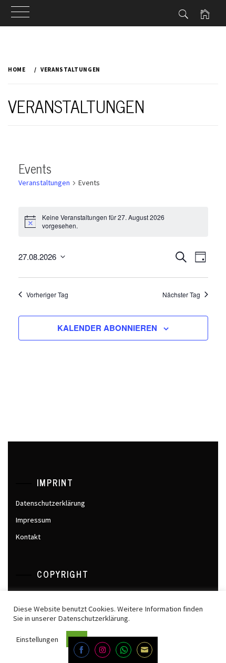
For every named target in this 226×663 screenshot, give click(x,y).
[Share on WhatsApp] (123, 650)
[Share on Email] (144, 650)
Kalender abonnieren (107, 328)
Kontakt (28, 536)
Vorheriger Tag (47, 294)
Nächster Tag (181, 294)
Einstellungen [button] (37, 639)
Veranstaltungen (44, 182)
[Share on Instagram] (102, 650)
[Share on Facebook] (81, 650)
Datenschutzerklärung (50, 503)
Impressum (33, 520)
